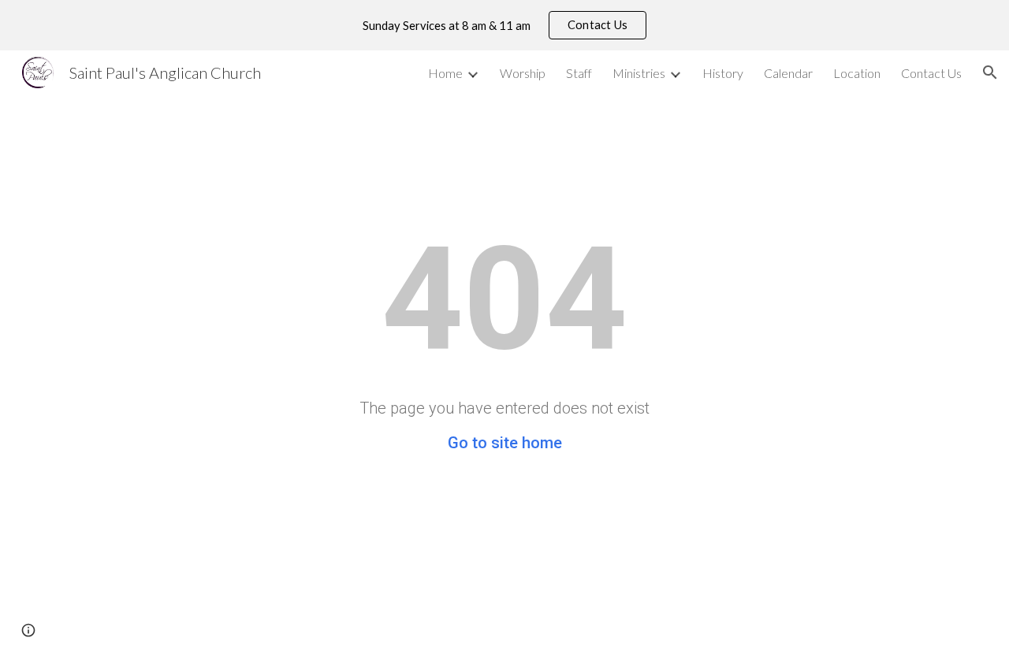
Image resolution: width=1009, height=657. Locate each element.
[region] (504, 25)
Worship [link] (522, 72)
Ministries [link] (638, 72)
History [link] (722, 72)
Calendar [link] (788, 72)
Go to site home (505, 442)
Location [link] (857, 72)
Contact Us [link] (931, 72)
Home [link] (445, 72)
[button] (990, 72)
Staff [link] (579, 72)
